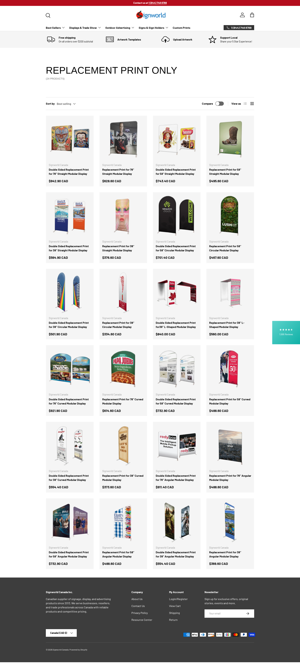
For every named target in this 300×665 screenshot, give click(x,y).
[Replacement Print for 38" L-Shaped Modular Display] (230, 293)
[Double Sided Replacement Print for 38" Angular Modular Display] (177, 522)
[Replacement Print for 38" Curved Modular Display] (123, 445)
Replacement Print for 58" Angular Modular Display (118, 554)
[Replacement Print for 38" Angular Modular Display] (230, 522)
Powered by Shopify (78, 649)
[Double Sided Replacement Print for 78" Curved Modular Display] (70, 369)
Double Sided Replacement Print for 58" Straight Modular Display (176, 171)
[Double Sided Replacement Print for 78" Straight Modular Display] (70, 139)
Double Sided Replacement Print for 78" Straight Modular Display (69, 171)
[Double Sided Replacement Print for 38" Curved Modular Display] (70, 445)
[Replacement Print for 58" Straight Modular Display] (230, 139)
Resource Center (141, 619)
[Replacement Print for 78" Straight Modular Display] (123, 139)
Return (173, 619)
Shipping (174, 612)
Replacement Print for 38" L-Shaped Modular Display (226, 324)
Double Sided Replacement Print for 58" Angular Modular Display (69, 554)
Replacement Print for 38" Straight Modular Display (118, 248)
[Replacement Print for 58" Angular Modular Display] (123, 522)
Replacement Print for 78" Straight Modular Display (118, 171)
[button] (252, 15)
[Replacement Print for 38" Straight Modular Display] (123, 216)
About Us (137, 599)
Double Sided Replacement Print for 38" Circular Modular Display (69, 324)
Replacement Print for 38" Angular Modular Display (225, 554)
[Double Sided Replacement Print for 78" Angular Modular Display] (177, 445)
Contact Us (138, 605)
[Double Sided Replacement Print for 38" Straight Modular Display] (70, 216)
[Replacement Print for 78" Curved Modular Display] (123, 369)
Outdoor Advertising (117, 27)
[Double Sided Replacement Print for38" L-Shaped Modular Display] (177, 293)
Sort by (50, 103)
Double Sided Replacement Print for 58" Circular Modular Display (176, 248)
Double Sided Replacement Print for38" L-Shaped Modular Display (176, 324)
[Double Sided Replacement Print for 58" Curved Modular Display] (177, 369)
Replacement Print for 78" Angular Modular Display (230, 477)
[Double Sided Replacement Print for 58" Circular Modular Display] (177, 216)
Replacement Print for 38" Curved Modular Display (122, 477)
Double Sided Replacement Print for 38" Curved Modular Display (69, 477)
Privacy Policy (139, 612)
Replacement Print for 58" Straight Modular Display (225, 171)
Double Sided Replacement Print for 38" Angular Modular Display (176, 554)
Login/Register (178, 599)
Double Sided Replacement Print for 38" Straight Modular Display (69, 248)
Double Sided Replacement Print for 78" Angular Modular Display (176, 477)
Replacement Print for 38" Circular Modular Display (118, 324)
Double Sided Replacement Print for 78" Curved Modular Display (69, 401)
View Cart (175, 605)
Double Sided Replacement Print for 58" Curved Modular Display (176, 401)
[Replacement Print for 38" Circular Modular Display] (123, 293)
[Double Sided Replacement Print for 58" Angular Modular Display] (70, 522)
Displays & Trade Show (83, 27)
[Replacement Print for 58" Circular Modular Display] (230, 216)
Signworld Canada (61, 649)
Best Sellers (53, 27)
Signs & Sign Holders (151, 27)
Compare (207, 103)
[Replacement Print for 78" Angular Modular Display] (230, 445)
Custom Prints (181, 27)
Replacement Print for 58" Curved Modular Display (229, 401)
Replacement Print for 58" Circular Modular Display (225, 248)
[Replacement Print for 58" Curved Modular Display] (230, 369)
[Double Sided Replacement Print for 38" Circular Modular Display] (70, 293)
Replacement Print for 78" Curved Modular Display (122, 401)
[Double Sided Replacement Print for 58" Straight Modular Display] (177, 139)
